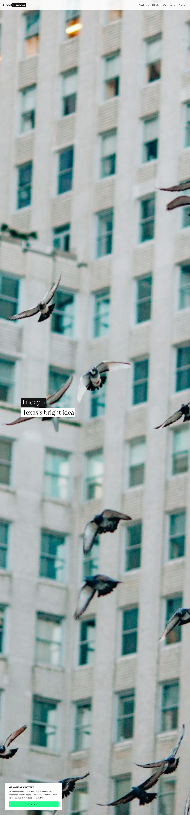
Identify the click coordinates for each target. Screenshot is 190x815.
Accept (34, 804)
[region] (33, 796)
